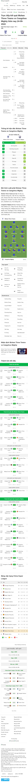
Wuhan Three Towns (5, 35)
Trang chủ (3, 717)
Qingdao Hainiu (7, 504)
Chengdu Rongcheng (7, 432)
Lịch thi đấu (9, 12)
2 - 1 (14, 678)
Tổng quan (3, 48)
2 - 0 (14, 705)
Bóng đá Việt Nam (18, 717)
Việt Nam (19, 5)
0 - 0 (14, 688)
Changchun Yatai (6, 564)
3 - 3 (14, 702)
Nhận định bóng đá (5, 730)
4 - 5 (14, 693)
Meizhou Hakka (21, 537)
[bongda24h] (1, 5)
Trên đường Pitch (8, 4)
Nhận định (20, 48)
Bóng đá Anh (17, 719)
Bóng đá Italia (17, 725)
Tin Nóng (3, 719)
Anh (23, 5)
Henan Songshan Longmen (6, 545)
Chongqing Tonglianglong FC (21, 439)
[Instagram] (16, 771)
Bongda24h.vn (15, 776)
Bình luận (3, 727)
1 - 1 (14, 698)
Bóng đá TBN (17, 723)
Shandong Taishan (20, 449)
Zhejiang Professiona (21, 698)
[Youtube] (19, 771)
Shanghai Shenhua (9, 611)
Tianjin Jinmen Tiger (21, 418)
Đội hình (15, 48)
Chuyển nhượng (4, 732)
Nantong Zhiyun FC (21, 519)
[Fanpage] (13, 771)
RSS (2, 771)
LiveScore (4, 12)
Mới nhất (2, 4)
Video (2, 721)
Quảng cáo (10, 773)
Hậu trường (3, 734)
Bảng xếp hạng (21, 12)
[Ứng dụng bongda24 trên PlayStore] (11, 740)
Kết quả (15, 12)
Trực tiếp (3, 725)
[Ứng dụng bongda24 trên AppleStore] (16, 740)
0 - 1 (14, 681)
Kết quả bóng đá (17, 731)
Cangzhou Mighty (22, 35)
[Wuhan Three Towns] (6, 34)
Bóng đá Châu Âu (18, 721)
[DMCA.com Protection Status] (5, 780)
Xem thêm (14, 710)
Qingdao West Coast (7, 558)
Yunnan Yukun (21, 490)
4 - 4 (14, 673)
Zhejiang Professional (7, 532)
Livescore (3, 736)
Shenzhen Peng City (21, 459)
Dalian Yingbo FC (6, 464)
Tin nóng (6, 5)
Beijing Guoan (7, 471)
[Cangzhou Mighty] (22, 34)
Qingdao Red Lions (7, 481)
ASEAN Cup (12, 5)
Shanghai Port (21, 424)
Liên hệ (3, 773)
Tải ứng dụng (14, 738)
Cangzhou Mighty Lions (7, 384)
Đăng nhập (24, 1)
